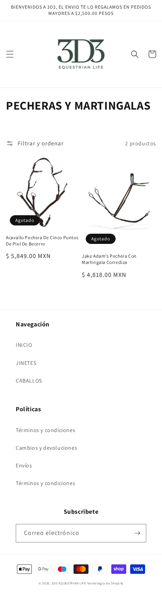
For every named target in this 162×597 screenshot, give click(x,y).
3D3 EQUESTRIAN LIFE (69, 583)
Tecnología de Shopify (105, 583)
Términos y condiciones (45, 430)
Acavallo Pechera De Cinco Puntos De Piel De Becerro (42, 240)
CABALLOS (29, 380)
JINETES (26, 362)
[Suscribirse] (137, 533)
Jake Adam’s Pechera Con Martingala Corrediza (109, 259)
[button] (9, 54)
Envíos (24, 465)
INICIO (24, 344)
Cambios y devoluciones (46, 447)
